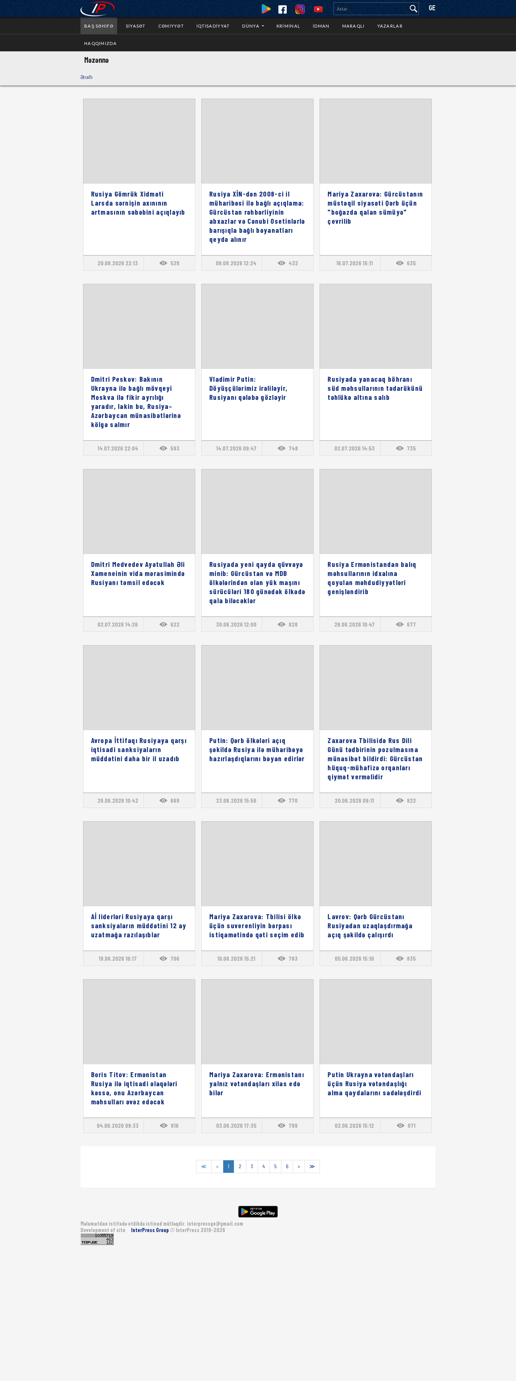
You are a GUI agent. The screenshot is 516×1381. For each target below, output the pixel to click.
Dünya (251, 25)
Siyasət (136, 25)
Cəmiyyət (171, 25)
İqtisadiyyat (213, 25)
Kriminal (288, 25)
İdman (321, 25)
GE (432, 8)
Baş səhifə (98, 25)
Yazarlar (390, 25)
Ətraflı (86, 77)
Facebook (282, 9)
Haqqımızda (100, 43)
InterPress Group (150, 1230)
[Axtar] (413, 8)
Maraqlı (353, 25)
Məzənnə (96, 59)
